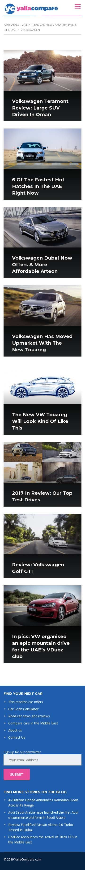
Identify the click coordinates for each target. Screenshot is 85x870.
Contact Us (16, 737)
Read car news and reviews (29, 716)
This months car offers (25, 702)
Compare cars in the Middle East (33, 723)
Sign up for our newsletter (22, 752)
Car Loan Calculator (23, 709)
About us (15, 730)
